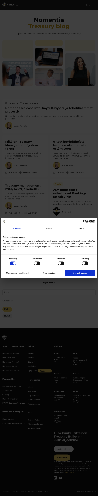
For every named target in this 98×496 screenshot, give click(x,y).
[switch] (37, 263)
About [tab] (81, 229)
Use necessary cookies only (18, 273)
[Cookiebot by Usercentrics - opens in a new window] (84, 221)
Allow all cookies (80, 273)
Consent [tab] (17, 229)
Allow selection (49, 273)
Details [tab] (49, 229)
